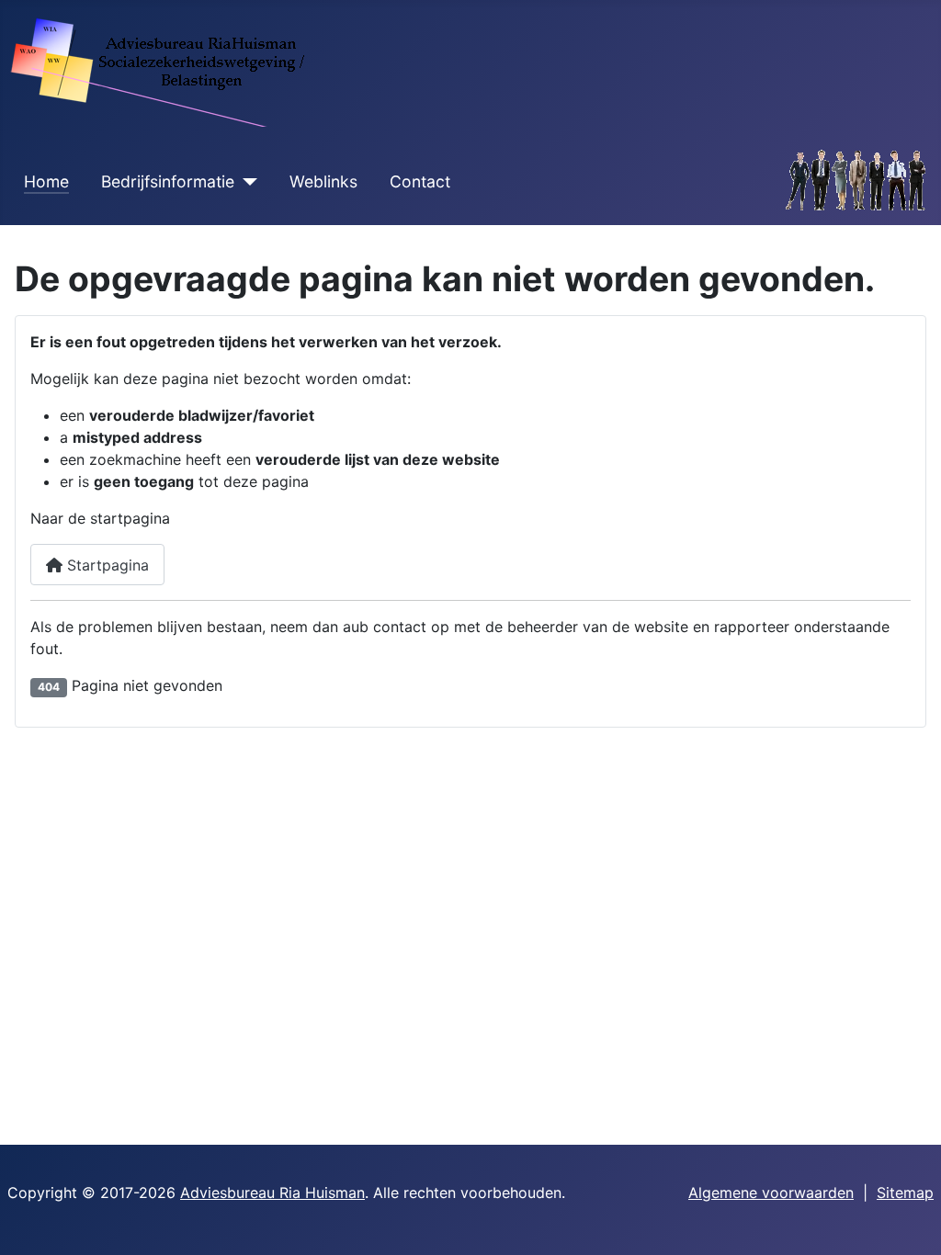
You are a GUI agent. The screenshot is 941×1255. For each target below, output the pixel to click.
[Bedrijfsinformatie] (245, 182)
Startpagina (105, 565)
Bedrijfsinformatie (167, 181)
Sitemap (905, 1192)
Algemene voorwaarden (771, 1192)
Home (46, 181)
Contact (420, 181)
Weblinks (323, 181)
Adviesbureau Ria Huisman (272, 1192)
